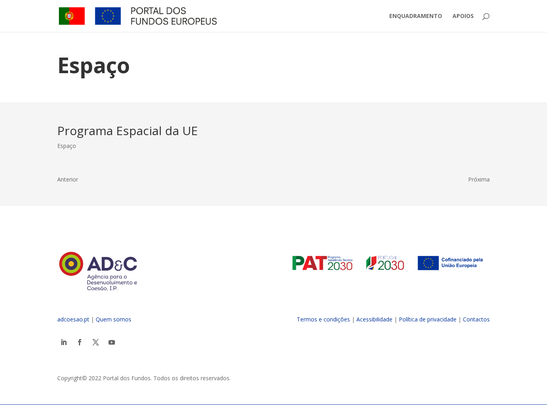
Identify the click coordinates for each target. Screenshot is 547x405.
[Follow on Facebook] (79, 342)
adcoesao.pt (73, 319)
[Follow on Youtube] (111, 342)
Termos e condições (323, 319)
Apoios (463, 16)
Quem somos (113, 319)
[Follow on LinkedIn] (63, 342)
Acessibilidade (374, 319)
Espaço (66, 146)
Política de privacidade (428, 319)
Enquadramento (415, 16)
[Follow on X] (95, 342)
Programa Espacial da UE (127, 130)
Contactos (476, 319)
